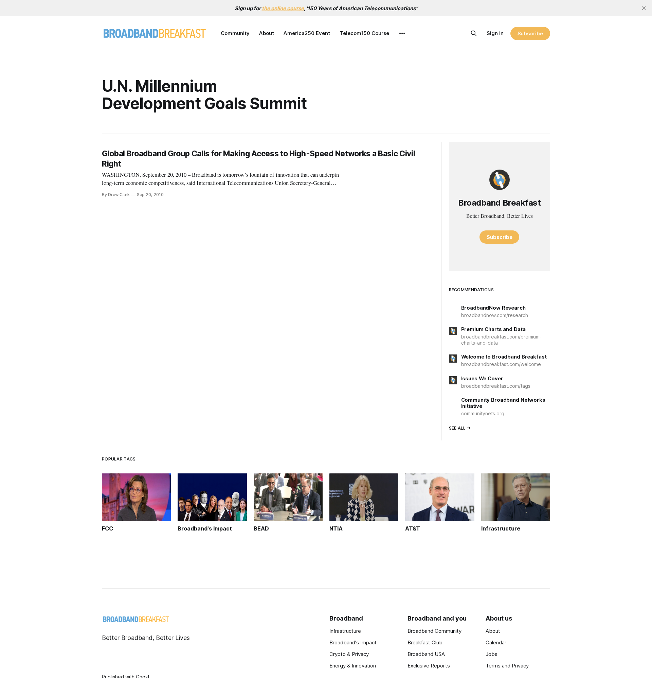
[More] (402, 33)
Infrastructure (345, 631)
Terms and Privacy (507, 665)
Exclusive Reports (429, 665)
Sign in (495, 33)
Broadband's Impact (353, 642)
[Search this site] (473, 33)
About (266, 33)
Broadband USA (426, 654)
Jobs (491, 654)
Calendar (496, 642)
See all (457, 428)
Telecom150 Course (364, 33)
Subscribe (530, 33)
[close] (643, 8)
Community (235, 33)
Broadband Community (434, 631)
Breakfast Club (425, 642)
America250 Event (307, 33)
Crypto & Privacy (349, 654)
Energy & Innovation (352, 665)
